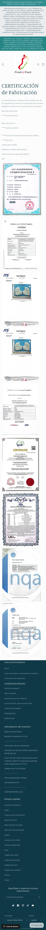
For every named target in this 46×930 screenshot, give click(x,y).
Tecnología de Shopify (27, 928)
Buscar (6, 668)
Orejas (6, 880)
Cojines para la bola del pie (14, 815)
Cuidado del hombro (12, 860)
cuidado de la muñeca (12, 870)
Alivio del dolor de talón (13, 825)
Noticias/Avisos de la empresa (15, 698)
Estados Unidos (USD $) (14, 920)
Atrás (6, 850)
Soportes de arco (10, 820)
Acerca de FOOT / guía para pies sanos (18, 703)
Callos (6, 810)
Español (34, 920)
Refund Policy (9, 718)
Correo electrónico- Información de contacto (21, 673)
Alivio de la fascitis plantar (14, 830)
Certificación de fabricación (14, 683)
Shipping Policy (10, 713)
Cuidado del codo (10, 865)
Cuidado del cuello (11, 855)
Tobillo (7, 835)
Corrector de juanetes (12, 805)
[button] (2, 64)
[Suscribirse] (39, 897)
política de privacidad (12, 708)
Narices (7, 875)
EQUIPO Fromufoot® (12, 688)
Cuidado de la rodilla (12, 840)
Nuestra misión (10, 693)
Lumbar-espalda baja (12, 845)
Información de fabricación (14, 678)
